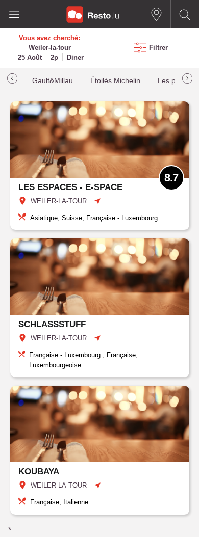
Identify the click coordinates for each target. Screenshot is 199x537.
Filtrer (158, 47)
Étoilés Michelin (115, 81)
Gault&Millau (52, 81)
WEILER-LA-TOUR (59, 201)
